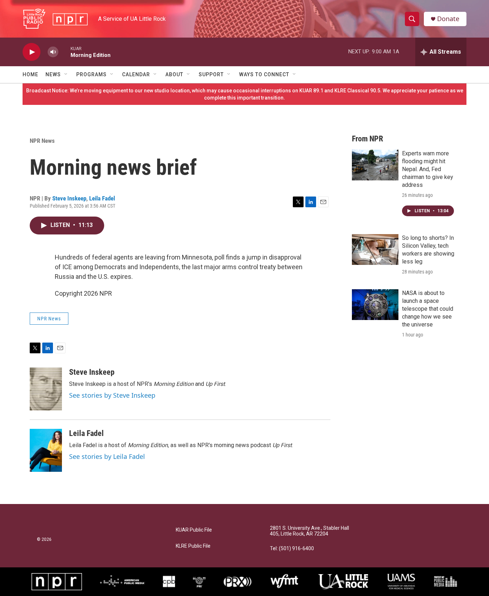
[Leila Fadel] (46, 450)
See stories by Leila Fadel (107, 456)
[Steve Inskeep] (46, 389)
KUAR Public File (194, 530)
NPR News (42, 140)
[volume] (53, 52)
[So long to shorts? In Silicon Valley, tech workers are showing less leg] (375, 249)
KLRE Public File (193, 546)
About (174, 74)
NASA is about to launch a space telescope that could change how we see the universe (427, 309)
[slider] (64, 51)
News (53, 74)
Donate (448, 19)
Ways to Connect (264, 74)
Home (30, 74)
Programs (91, 74)
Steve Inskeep (69, 198)
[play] (31, 52)
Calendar (136, 74)
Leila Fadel (102, 198)
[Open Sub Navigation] (66, 74)
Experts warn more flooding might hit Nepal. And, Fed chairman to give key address (427, 169)
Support (211, 74)
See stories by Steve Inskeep (112, 395)
